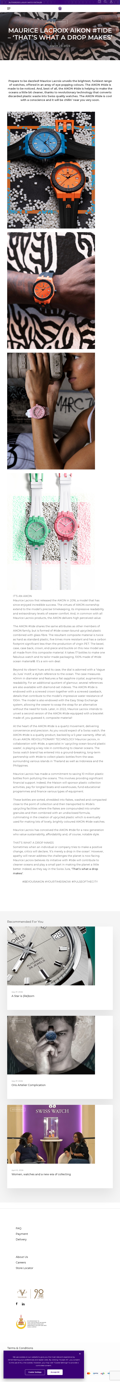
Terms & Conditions (20, 1348)
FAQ (18, 1228)
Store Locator (24, 1268)
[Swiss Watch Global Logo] (60, 8)
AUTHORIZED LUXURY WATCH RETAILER (25, 2)
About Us (22, 1257)
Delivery (21, 1239)
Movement (60, 22)
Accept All (55, 1372)
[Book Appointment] (99, 1)
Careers (21, 1262)
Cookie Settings (35, 1372)
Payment (22, 1234)
